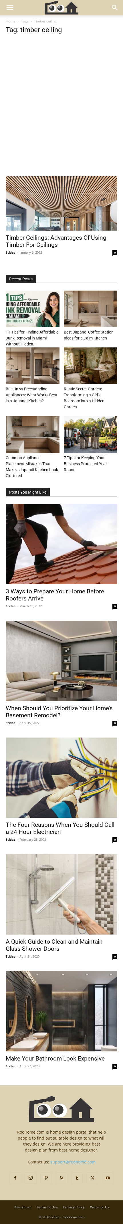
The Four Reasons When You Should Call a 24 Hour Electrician (60, 828)
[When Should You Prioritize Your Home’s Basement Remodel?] (61, 661)
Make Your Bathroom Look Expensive (55, 1058)
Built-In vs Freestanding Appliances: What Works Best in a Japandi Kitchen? (31, 395)
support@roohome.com (73, 1162)
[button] (10, 7)
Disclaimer (22, 1207)
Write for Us (99, 1207)
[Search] (115, 7)
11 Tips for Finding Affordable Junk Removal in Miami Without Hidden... (32, 338)
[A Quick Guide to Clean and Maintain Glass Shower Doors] (61, 894)
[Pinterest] (46, 1178)
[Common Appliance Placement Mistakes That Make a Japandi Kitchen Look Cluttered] (32, 434)
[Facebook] (15, 1178)
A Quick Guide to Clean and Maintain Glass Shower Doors (54, 945)
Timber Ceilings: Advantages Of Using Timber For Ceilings (56, 241)
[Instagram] (30, 1178)
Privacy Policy (74, 1207)
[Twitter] (92, 1178)
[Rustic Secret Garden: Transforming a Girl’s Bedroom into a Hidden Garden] (91, 365)
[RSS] (61, 1178)
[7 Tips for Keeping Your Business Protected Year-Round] (91, 434)
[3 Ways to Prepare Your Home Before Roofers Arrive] (61, 544)
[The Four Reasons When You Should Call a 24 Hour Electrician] (61, 778)
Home (10, 21)
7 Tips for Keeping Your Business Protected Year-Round (86, 463)
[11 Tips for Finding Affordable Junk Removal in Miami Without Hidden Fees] (32, 309)
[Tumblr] (77, 1178)
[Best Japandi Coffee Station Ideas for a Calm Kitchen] (91, 309)
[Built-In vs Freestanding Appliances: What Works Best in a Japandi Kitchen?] (32, 365)
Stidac (10, 252)
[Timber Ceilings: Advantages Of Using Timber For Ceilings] (61, 203)
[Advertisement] (61, 113)
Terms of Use (47, 1207)
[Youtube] (108, 1178)
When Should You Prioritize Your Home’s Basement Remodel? (59, 712)
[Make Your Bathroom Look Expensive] (61, 1011)
